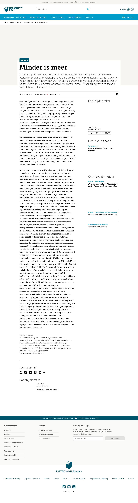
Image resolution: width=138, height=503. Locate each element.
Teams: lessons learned (97, 227)
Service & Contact (118, 479)
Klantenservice (10, 426)
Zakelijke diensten (45, 430)
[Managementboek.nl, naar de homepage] (13, 11)
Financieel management (29, 22)
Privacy (56, 479)
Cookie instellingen (79, 479)
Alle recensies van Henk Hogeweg (31, 353)
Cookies (65, 479)
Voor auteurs (9, 451)
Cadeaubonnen (44, 439)
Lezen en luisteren (11, 447)
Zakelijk (42, 426)
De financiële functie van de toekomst (102, 215)
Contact (7, 434)
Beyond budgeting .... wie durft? (101, 149)
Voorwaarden (9, 439)
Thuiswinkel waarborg (13, 479)
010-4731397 (129, 17)
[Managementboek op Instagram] (73, 486)
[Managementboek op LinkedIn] (64, 486)
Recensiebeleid (10, 455)
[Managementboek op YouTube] (69, 486)
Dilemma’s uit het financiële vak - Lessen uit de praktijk (103, 185)
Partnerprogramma (11, 459)
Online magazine (14, 22)
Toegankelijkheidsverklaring (99, 479)
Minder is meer (43, 22)
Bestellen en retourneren (13, 443)
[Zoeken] (87, 9)
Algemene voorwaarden (32, 479)
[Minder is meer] (95, 114)
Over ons (7, 430)
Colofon (47, 479)
